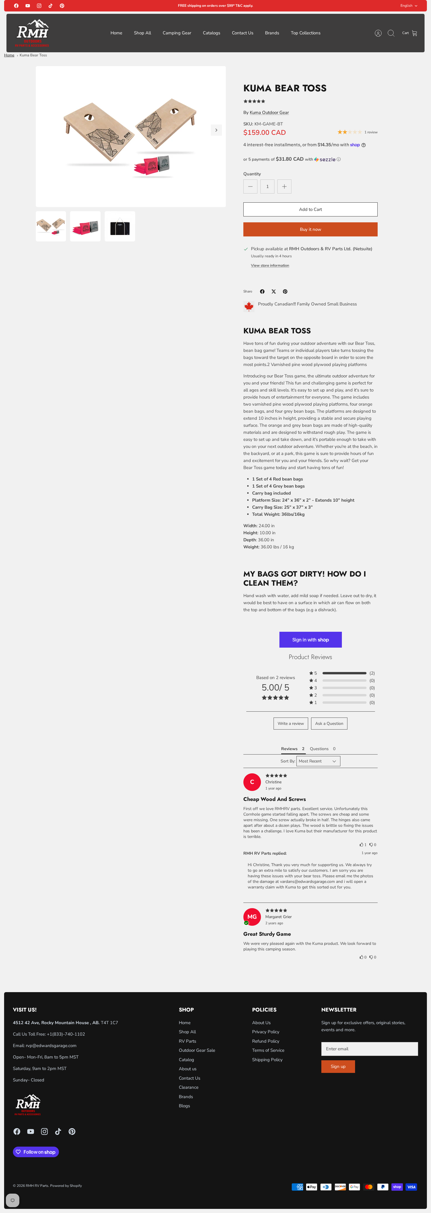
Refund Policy (265, 1041)
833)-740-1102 (69, 1034)
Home (116, 33)
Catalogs (211, 33)
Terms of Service (268, 1050)
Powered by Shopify (66, 1185)
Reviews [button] (289, 749)
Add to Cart (310, 209)
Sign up (338, 1066)
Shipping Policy (267, 1060)
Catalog (186, 1060)
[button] (310, 159)
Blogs (184, 1106)
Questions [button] (319, 749)
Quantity (252, 174)
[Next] (216, 130)
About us (187, 1069)
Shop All (142, 33)
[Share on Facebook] (262, 291)
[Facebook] (16, 5)
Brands (272, 33)
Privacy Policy (265, 1032)
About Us (261, 1023)
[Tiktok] (50, 5)
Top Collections (305, 33)
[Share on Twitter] (273, 291)
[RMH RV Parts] (32, 33)
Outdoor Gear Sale (197, 1050)
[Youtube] (27, 5)
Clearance (188, 1087)
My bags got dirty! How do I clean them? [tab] (304, 578)
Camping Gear (177, 33)
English (407, 5)
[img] (310, 776)
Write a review (291, 723)
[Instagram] (39, 5)
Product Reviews (310, 656)
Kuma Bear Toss (33, 55)
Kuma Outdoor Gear (269, 112)
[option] (131, 136)
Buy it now (310, 229)
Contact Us (242, 33)
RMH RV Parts (37, 1185)
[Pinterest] (62, 5)
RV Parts (187, 1041)
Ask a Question (329, 723)
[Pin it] (285, 291)
